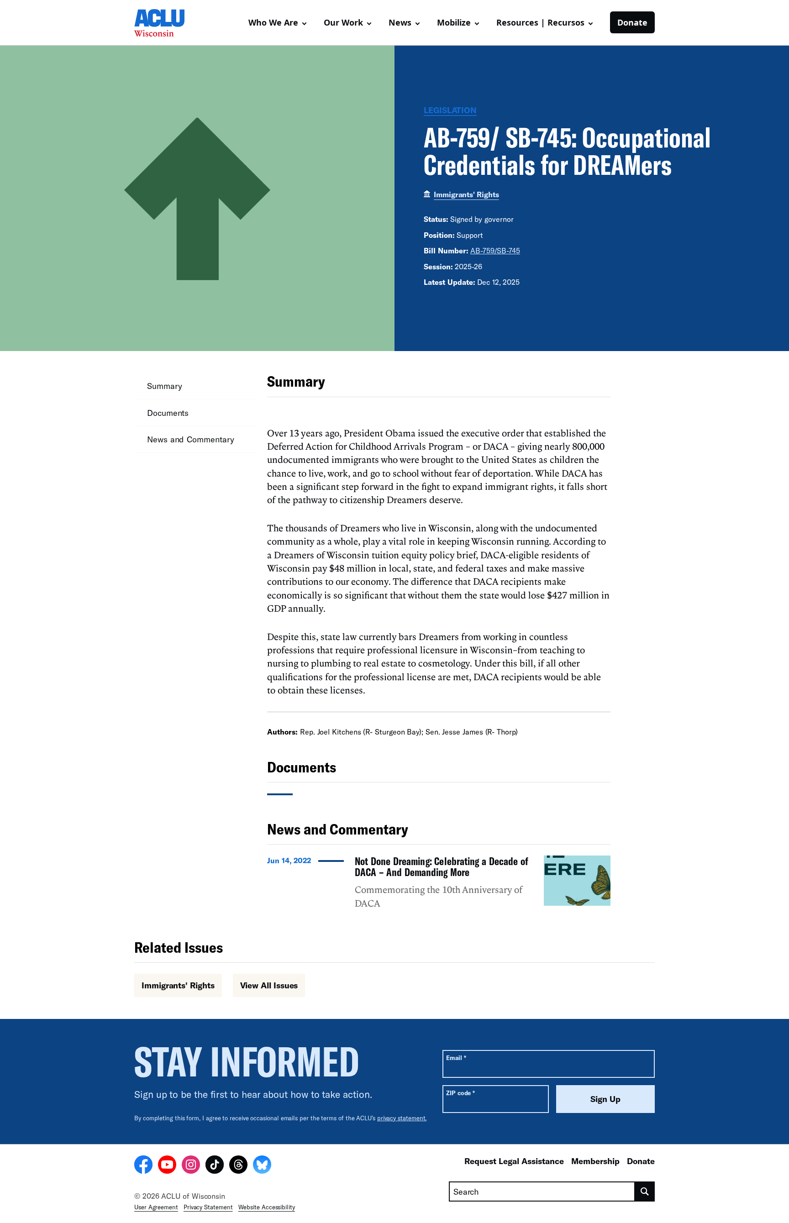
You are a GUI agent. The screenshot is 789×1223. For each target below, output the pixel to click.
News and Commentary (190, 439)
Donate (632, 22)
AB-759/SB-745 (495, 250)
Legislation (450, 110)
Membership (595, 1161)
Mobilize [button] (454, 22)
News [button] (400, 22)
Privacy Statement (208, 1207)
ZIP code (460, 1093)
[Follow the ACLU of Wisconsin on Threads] (238, 1165)
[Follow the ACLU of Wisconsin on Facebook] (143, 1165)
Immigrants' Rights (466, 194)
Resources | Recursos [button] (540, 22)
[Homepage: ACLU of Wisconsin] (166, 23)
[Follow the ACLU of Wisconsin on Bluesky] (262, 1165)
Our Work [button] (343, 22)
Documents (168, 413)
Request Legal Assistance (514, 1161)
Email (456, 1057)
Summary (164, 386)
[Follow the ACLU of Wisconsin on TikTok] (214, 1165)
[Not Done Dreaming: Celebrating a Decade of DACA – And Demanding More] (438, 886)
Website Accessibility (266, 1207)
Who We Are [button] (273, 22)
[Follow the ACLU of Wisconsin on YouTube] (167, 1165)
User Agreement (156, 1207)
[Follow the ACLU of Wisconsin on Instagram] (191, 1165)
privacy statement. (402, 1118)
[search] (645, 1191)
